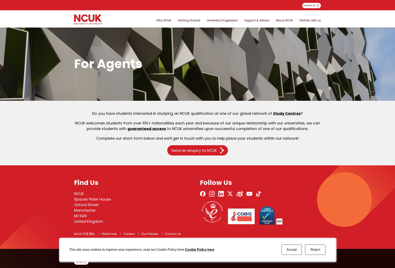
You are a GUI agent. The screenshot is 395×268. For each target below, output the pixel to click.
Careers (129, 234)
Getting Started (189, 20)
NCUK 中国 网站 (84, 234)
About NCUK (284, 20)
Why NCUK (163, 20)
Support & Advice (256, 20)
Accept (292, 249)
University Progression (222, 20)
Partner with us (310, 20)
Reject (315, 249)
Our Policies (149, 234)
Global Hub (109, 234)
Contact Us (173, 234)
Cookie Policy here (199, 249)
